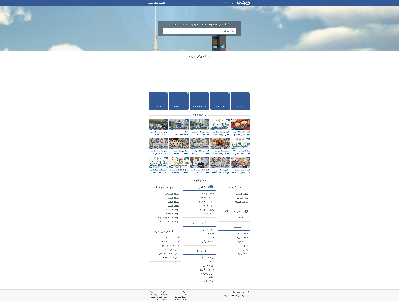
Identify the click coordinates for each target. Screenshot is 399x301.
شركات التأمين (173, 201)
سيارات (245, 245)
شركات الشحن (173, 205)
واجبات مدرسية (207, 209)
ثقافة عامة (209, 213)
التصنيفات (162, 3)
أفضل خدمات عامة (171, 257)
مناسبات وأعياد (207, 241)
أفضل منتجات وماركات (170, 249)
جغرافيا (210, 233)
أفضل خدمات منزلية (171, 241)
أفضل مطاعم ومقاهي (169, 253)
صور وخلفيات (242, 241)
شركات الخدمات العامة (170, 221)
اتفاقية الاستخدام (180, 299)
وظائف (211, 277)
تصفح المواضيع (153, 3)
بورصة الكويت (208, 265)
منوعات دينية (242, 237)
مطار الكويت (242, 197)
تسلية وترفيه (242, 253)
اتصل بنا (183, 294)
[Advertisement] (199, 74)
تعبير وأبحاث (208, 205)
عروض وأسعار (208, 281)
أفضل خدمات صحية (171, 237)
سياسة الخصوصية (180, 297)
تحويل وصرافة (207, 273)
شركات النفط (174, 197)
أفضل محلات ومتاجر (171, 245)
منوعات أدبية (242, 233)
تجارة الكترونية (207, 257)
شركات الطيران (241, 201)
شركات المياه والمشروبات (168, 217)
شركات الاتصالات (172, 194)
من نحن (183, 292)
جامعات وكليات (207, 193)
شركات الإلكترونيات (171, 213)
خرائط (211, 237)
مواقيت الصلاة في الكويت (158, 292)
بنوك (212, 261)
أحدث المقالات (241, 217)
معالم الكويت (242, 194)
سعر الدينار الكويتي (160, 299)
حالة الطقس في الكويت (159, 294)
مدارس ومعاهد (207, 197)
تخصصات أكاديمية (206, 201)
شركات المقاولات (172, 209)
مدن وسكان (208, 229)
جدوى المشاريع (207, 269)
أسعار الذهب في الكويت (159, 297)
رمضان (245, 249)
